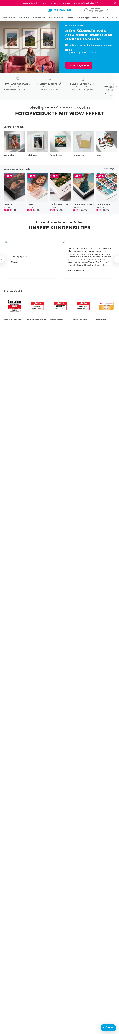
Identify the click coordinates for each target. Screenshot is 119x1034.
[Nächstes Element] (114, 17)
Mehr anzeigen (109, 168)
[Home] (59, 10)
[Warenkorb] (114, 9)
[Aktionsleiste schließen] (115, 3)
